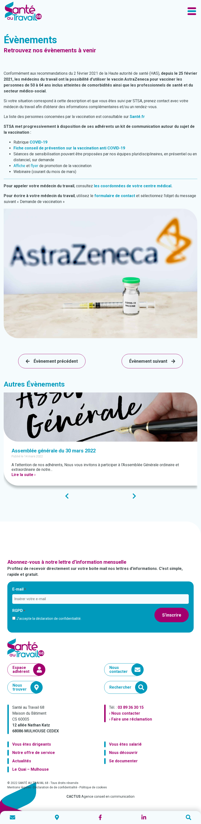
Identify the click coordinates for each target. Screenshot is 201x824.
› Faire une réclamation (130, 719)
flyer (34, 165)
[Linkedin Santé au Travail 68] (143, 817)
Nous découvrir (123, 752)
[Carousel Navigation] (100, 496)
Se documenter (123, 761)
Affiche (19, 165)
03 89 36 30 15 (131, 707)
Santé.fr (137, 116)
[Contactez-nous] (12, 817)
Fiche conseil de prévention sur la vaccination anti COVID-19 (69, 148)
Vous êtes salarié (125, 744)
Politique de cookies (93, 787)
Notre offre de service (33, 752)
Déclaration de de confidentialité (55, 787)
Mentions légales (19, 787)
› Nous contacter (124, 713)
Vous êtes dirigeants (31, 744)
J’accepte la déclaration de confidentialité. (48, 619)
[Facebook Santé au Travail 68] (100, 817)
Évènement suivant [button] (148, 361)
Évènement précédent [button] (56, 361)
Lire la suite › (24, 474)
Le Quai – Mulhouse (30, 769)
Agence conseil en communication (100, 796)
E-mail (19, 589)
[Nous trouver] (57, 817)
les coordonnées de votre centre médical (132, 186)
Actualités (21, 761)
